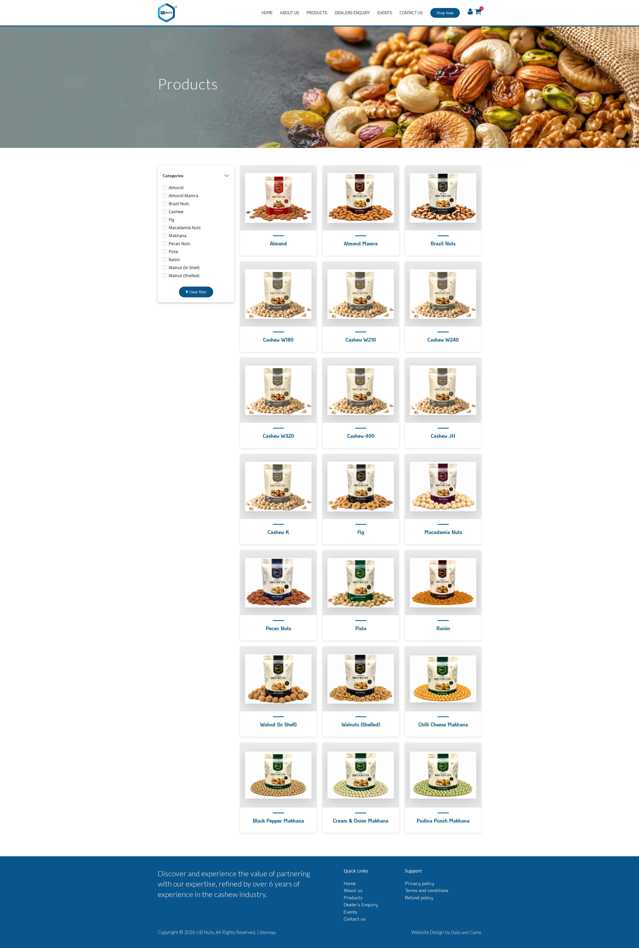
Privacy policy (419, 883)
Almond (176, 187)
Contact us (354, 919)
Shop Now (445, 12)
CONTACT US (411, 12)
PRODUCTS (317, 12)
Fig (171, 219)
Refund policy (419, 897)
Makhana (177, 235)
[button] (478, 12)
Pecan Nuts (179, 243)
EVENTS (384, 12)
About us (353, 890)
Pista (173, 251)
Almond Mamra (183, 195)
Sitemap (268, 932)
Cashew (176, 211)
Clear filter (197, 292)
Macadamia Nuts (185, 227)
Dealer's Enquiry (361, 904)
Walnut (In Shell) (184, 267)
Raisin (174, 259)
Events (350, 912)
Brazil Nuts (179, 203)
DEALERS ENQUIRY (352, 12)
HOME (267, 12)
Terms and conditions (426, 890)
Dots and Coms (466, 932)
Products (353, 897)
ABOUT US (289, 12)
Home (350, 883)
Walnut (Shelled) (184, 275)
